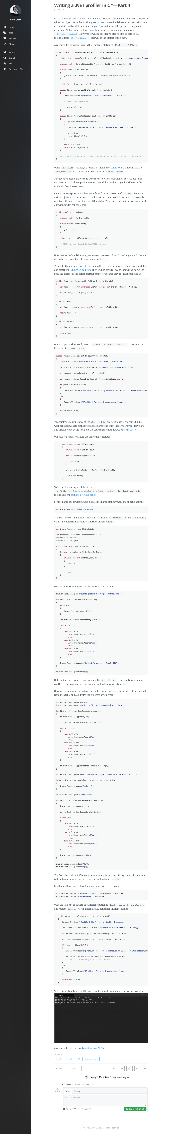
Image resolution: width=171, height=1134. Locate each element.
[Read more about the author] (15, 10)
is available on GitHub (93, 1048)
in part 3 (131, 429)
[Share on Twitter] (145, 1068)
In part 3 (96, 26)
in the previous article (85, 494)
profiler (78, 1059)
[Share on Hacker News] (122, 1068)
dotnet (58, 1059)
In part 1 (58, 18)
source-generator (91, 1059)
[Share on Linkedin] (137, 1068)
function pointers (81, 270)
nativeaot (68, 1059)
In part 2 (101, 22)
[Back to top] (114, 1068)
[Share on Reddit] (129, 1068)
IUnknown (116, 167)
